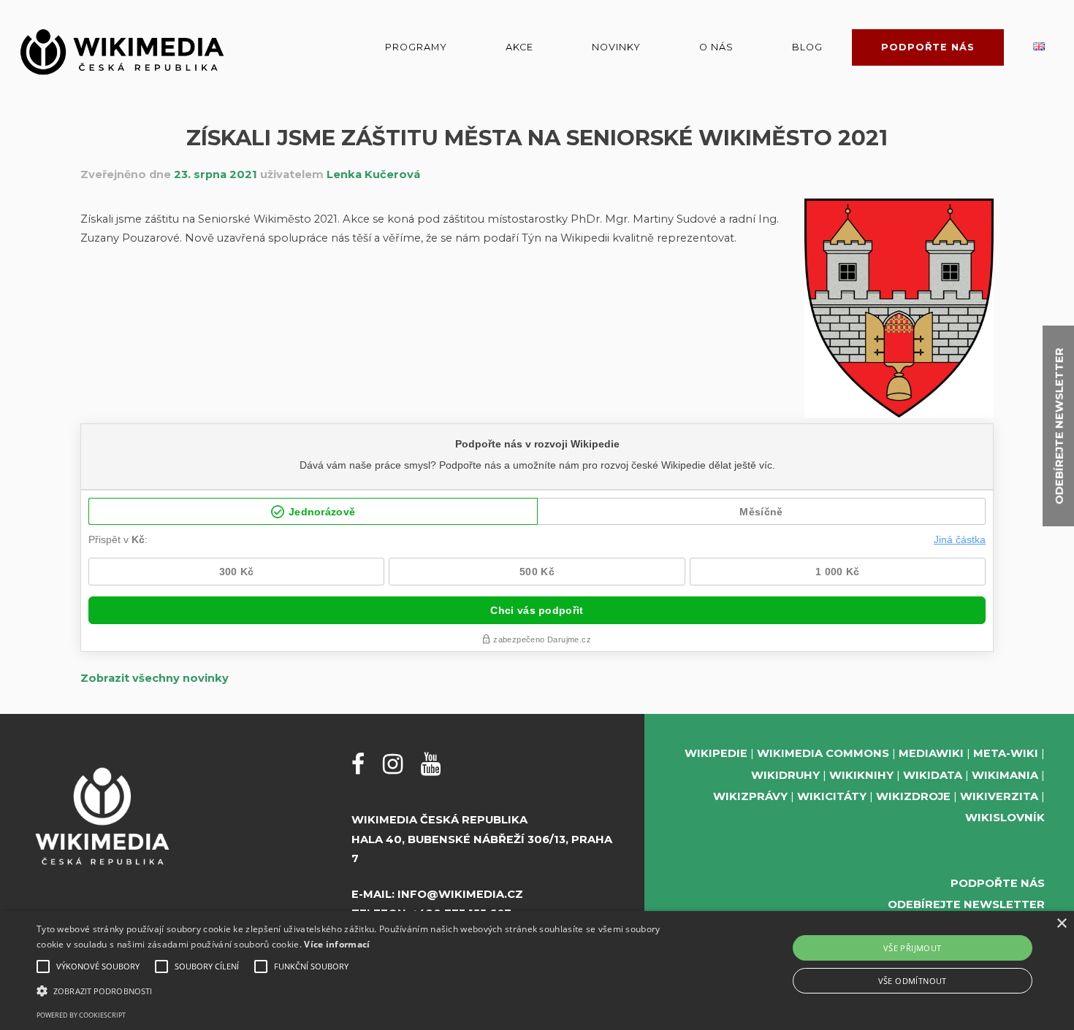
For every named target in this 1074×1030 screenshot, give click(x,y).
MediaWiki (931, 753)
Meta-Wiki (1005, 753)
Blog (807, 47)
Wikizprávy (750, 796)
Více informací (337, 944)
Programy (416, 47)
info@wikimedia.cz (460, 894)
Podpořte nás (928, 47)
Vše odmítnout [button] (912, 980)
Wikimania (1005, 775)
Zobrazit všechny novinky (154, 678)
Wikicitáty (832, 796)
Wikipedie (716, 753)
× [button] (1061, 923)
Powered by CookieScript (81, 1015)
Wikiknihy (861, 775)
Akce (519, 47)
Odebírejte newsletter (966, 904)
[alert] (537, 970)
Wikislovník (1005, 817)
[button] (362, 991)
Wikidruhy (785, 775)
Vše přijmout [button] (912, 947)
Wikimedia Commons (823, 753)
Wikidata (932, 775)
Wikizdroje (913, 796)
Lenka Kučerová (373, 174)
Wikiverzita (999, 796)
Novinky (616, 47)
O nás (716, 47)
